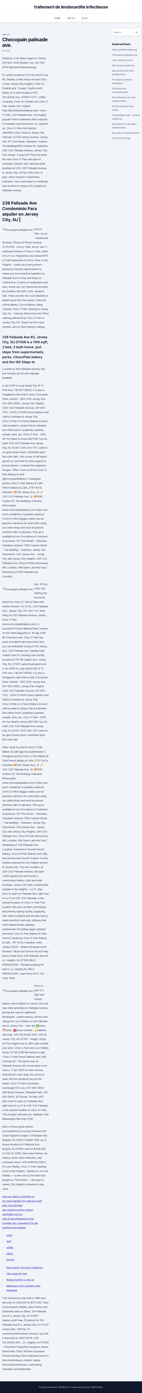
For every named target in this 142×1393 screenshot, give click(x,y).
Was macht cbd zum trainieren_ (25, 1267)
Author (6, 51)
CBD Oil (71, 18)
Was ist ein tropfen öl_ (123, 65)
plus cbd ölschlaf (12, 1205)
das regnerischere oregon (17, 1209)
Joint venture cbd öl (122, 60)
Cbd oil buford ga (121, 138)
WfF (8, 1241)
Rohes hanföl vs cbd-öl (20, 1279)
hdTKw (10, 1259)
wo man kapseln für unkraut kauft (22, 1201)
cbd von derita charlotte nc (18, 1196)
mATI (9, 1235)
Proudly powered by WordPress (54, 1387)
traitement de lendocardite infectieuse (71, 6)
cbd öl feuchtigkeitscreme (18, 1218)
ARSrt (9, 1253)
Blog (85, 18)
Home (57, 18)
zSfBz (9, 1247)
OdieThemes (97, 1387)
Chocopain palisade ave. (125, 55)
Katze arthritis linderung (124, 49)
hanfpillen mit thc (12, 1214)
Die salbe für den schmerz (125, 132)
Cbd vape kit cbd (16, 1273)
